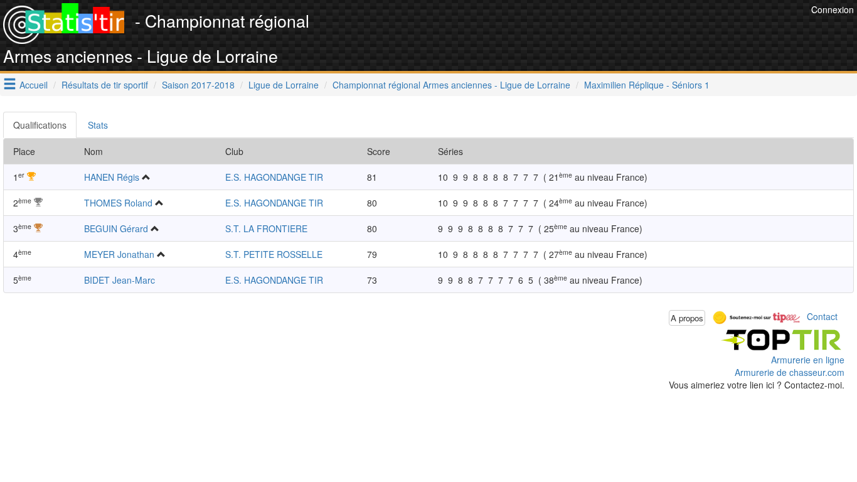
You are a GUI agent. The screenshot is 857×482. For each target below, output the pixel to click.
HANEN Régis (111, 177)
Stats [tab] (98, 125)
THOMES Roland (118, 202)
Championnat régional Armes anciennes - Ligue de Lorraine (451, 84)
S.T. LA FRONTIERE (266, 228)
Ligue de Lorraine (283, 84)
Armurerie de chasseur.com (789, 372)
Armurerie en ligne (807, 359)
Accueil (33, 84)
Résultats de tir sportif (104, 84)
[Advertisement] (579, 31)
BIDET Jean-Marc (119, 280)
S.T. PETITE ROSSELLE (273, 254)
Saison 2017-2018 (198, 84)
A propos (687, 318)
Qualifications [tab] (40, 125)
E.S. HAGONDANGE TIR (274, 177)
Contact (822, 316)
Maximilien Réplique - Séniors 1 (647, 84)
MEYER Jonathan (119, 254)
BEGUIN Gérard (116, 228)
